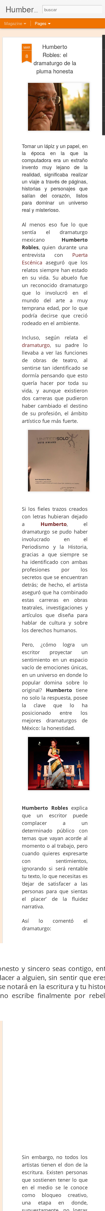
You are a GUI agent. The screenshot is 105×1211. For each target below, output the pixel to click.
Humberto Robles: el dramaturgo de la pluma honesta (55, 58)
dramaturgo (36, 345)
